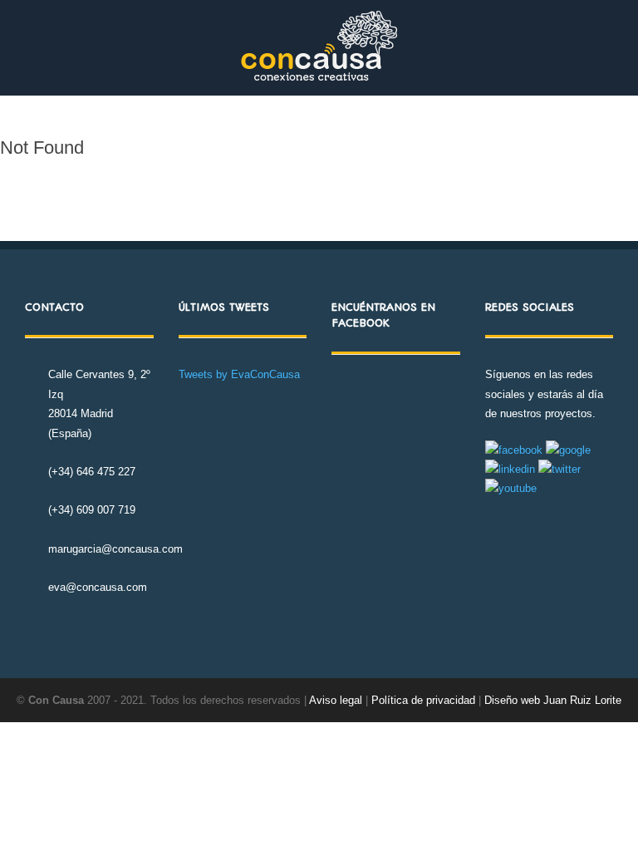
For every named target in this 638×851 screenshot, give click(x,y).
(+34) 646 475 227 (91, 471)
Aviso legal (335, 700)
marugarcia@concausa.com (115, 549)
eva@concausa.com (97, 587)
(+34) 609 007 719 (91, 510)
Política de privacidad (424, 700)
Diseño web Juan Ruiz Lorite (552, 700)
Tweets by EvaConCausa (239, 374)
